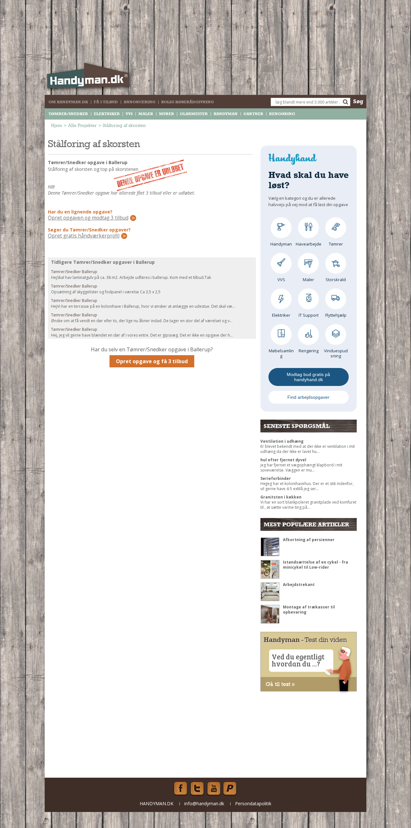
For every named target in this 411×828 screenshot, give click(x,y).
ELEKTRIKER (107, 114)
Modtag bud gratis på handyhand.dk (308, 377)
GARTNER (253, 114)
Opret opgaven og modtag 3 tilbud (88, 218)
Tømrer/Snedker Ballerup (74, 271)
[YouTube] (214, 788)
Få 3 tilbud (106, 102)
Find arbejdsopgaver (308, 397)
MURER (166, 114)
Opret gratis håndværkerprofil (83, 236)
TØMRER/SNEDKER (68, 114)
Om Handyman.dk (68, 102)
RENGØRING (282, 114)
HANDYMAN (226, 114)
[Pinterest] (230, 788)
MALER (145, 114)
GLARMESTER (194, 114)
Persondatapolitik (253, 803)
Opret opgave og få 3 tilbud (152, 361)
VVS (129, 114)
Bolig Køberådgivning (187, 102)
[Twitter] (197, 788)
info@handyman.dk (204, 803)
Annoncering (139, 102)
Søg (358, 101)
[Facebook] (180, 788)
